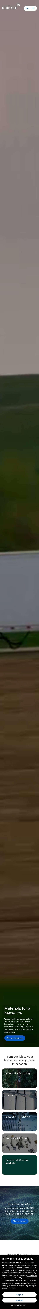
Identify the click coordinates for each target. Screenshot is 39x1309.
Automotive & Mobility (17, 1073)
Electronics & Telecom (17, 1116)
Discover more (19, 1221)
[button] (19, 1305)
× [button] (36, 1257)
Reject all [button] (19, 1300)
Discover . (17, 1161)
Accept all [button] (19, 1295)
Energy (9, 1095)
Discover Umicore (15, 1038)
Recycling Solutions (16, 1138)
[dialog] (19, 1282)
